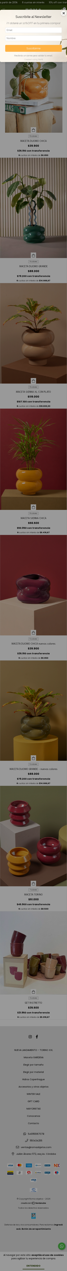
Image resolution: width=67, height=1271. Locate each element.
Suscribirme (33, 48)
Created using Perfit (33, 59)
